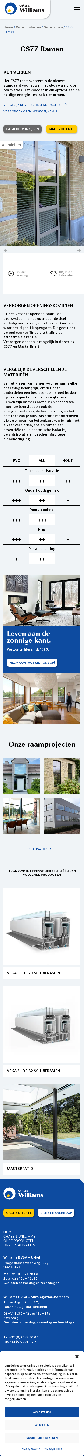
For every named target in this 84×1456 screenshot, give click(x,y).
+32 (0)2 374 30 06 (23, 1337)
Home (8, 27)
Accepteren (42, 1412)
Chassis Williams (19, 1236)
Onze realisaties (19, 1245)
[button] (77, 1356)
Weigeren (42, 1425)
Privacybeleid (52, 1449)
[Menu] (76, 9)
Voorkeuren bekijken (42, 1438)
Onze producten (28, 27)
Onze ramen (53, 27)
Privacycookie (30, 1449)
